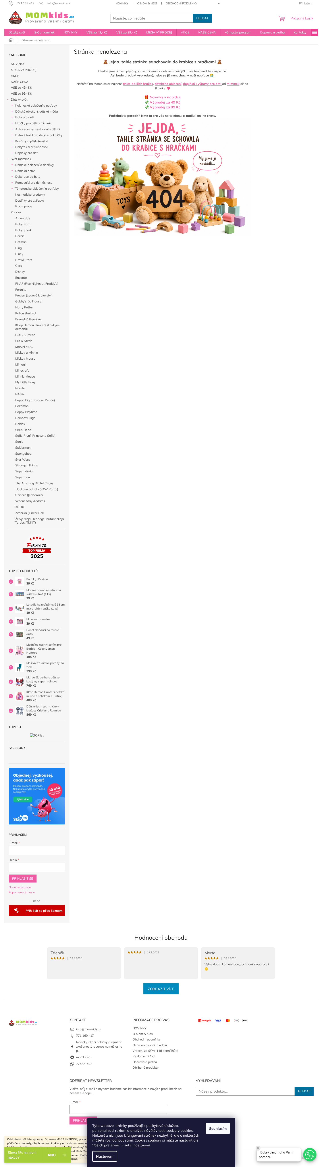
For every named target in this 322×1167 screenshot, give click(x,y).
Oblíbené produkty (145, 1068)
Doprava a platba (145, 1062)
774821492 (84, 1064)
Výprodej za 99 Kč (165, 107)
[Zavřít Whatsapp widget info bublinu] (258, 1148)
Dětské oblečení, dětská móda (36, 111)
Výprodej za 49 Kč (165, 102)
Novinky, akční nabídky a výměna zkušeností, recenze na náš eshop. (99, 1046)
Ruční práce (23, 206)
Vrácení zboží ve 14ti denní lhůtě (155, 1051)
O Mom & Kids (147, 3)
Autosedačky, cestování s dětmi (37, 129)
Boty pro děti (24, 117)
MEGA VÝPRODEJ (24, 70)
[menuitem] (17, 32)
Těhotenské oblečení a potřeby (37, 189)
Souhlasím (218, 1128)
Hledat (202, 18)
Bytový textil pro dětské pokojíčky (38, 135)
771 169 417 (85, 1036)
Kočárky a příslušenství (31, 141)
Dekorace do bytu (27, 177)
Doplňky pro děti (26, 153)
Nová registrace (20, 887)
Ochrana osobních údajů (150, 1045)
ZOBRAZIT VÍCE (161, 989)
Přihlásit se (22, 879)
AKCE (15, 76)
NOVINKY (122, 3)
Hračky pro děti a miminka (33, 123)
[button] (309, 1154)
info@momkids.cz (88, 1029)
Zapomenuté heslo (22, 892)
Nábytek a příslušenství (31, 147)
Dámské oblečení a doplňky (34, 165)
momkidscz (84, 1057)
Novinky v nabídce (165, 97)
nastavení (141, 1145)
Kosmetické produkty (30, 195)
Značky (16, 212)
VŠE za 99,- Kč (21, 93)
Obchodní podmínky (181, 3)
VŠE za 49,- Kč (21, 88)
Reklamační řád (143, 1056)
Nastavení (104, 1156)
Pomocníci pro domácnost (33, 183)
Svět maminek (21, 159)
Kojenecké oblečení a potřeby (36, 105)
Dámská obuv (25, 171)
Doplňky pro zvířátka (29, 201)
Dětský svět (19, 99)
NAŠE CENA (19, 82)
